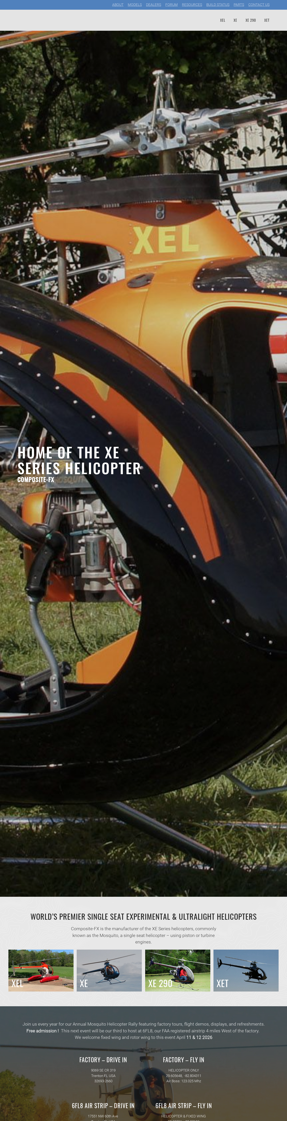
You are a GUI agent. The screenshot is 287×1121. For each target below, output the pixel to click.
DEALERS (153, 5)
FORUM (171, 5)
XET (267, 20)
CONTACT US (259, 5)
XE (235, 20)
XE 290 (251, 20)
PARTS (239, 5)
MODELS (135, 5)
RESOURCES (192, 5)
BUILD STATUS (217, 5)
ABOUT (118, 5)
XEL (222, 20)
